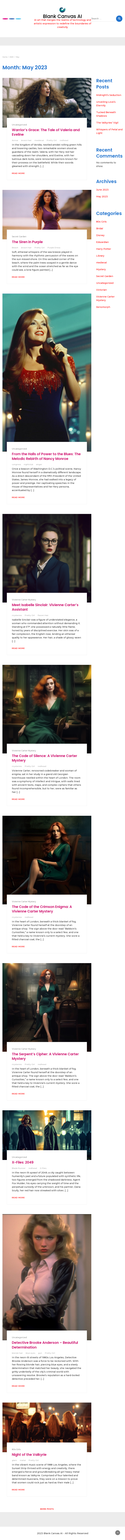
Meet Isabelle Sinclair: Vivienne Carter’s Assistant (45, 607)
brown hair (26, 140)
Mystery (101, 269)
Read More (18, 173)
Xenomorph (103, 307)
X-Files (43, 1168)
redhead (64, 140)
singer (39, 464)
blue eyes (30, 1353)
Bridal (99, 228)
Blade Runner (19, 1168)
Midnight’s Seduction (108, 95)
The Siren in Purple (27, 242)
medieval (39, 140)
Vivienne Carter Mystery (24, 599)
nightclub (28, 464)
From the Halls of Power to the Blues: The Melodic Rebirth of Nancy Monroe (46, 456)
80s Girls (16, 1449)
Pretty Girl (52, 140)
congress (16, 464)
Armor (15, 140)
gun (40, 1353)
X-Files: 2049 (23, 1162)
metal (23, 1460)
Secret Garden (19, 236)
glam (14, 1460)
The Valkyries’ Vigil (107, 122)
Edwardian (102, 242)
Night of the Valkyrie (29, 1454)
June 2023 (102, 189)
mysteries (17, 615)
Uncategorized (19, 124)
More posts (47, 1509)
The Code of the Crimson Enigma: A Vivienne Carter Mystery (42, 909)
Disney (100, 235)
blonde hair (17, 1353)
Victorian (101, 289)
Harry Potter (103, 248)
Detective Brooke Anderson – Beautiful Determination (45, 1344)
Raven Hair (43, 615)
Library (100, 255)
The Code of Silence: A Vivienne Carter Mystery (44, 758)
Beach (15, 247)
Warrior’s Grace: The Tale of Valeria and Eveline (46, 132)
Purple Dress (54, 247)
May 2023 (102, 196)
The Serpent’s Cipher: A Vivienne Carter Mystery (45, 1056)
